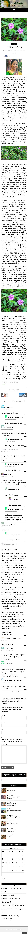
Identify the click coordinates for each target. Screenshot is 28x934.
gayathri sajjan (9, 449)
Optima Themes (18, 929)
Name (3, 715)
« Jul (3, 878)
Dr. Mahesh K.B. (9, 544)
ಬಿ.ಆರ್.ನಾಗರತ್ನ (7, 427)
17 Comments (14, 390)
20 (13, 867)
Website (3, 729)
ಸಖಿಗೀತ (9, 836)
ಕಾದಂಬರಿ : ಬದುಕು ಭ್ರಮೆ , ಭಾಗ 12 (13, 817)
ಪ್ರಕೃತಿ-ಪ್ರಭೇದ (14, 44)
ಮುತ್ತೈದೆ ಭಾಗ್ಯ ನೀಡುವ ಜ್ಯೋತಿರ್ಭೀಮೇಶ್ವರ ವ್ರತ (11, 804)
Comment (4, 744)
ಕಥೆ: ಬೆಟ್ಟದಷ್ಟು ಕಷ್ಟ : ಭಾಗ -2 (12, 823)
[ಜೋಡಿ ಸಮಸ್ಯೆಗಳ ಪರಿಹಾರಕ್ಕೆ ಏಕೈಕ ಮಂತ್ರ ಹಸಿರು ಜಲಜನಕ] (23, 395)
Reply (25, 414)
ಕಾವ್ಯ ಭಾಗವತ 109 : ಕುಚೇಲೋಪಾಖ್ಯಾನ (11, 791)
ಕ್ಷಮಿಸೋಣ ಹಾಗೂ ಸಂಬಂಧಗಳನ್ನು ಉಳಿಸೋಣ (13, 797)
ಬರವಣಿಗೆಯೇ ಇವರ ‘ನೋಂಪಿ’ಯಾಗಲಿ (11, 830)
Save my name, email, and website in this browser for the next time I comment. (12, 740)
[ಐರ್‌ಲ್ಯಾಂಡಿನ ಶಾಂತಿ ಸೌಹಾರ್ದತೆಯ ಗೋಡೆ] (4, 395)
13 (12, 863)
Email (2, 722)
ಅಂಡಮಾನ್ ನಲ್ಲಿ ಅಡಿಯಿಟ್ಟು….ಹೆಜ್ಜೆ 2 (14, 811)
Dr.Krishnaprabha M (17, 50)
